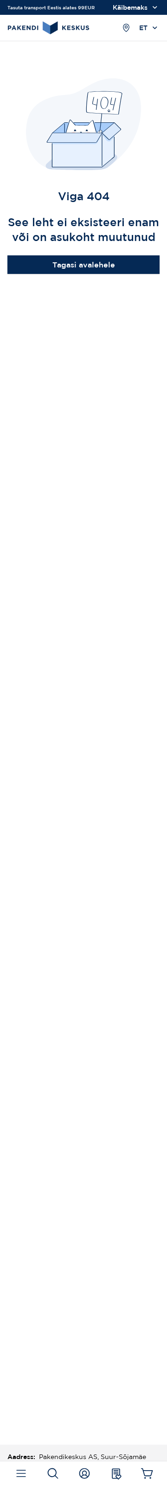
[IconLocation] (126, 27)
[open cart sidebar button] (147, 1473)
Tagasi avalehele (83, 264)
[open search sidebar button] (52, 1473)
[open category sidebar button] (21, 1473)
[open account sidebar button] (84, 1473)
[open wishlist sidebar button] (115, 1473)
